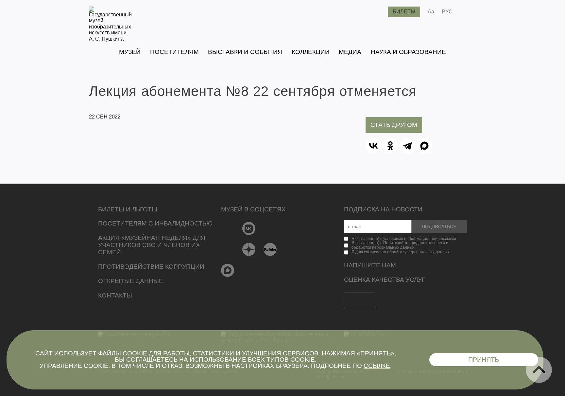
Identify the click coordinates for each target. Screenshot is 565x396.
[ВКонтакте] (373, 145)
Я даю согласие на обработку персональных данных (400, 252)
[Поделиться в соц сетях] (467, 12)
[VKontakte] (249, 228)
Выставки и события (245, 51)
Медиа (350, 51)
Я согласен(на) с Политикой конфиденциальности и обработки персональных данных (399, 245)
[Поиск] (377, 12)
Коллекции (311, 51)
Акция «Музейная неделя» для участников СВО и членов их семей (151, 245)
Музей (130, 51)
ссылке (377, 365)
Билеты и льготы (127, 209)
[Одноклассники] (390, 145)
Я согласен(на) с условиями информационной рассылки (403, 238)
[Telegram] (407, 145)
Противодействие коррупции (151, 266)
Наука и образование (408, 51)
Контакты (115, 295)
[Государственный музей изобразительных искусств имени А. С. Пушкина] (110, 39)
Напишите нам (370, 265)
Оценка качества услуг (384, 279)
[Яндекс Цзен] (249, 249)
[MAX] (424, 145)
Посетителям (174, 51)
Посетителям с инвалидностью (155, 223)
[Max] (227, 270)
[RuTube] (270, 249)
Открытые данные (130, 281)
